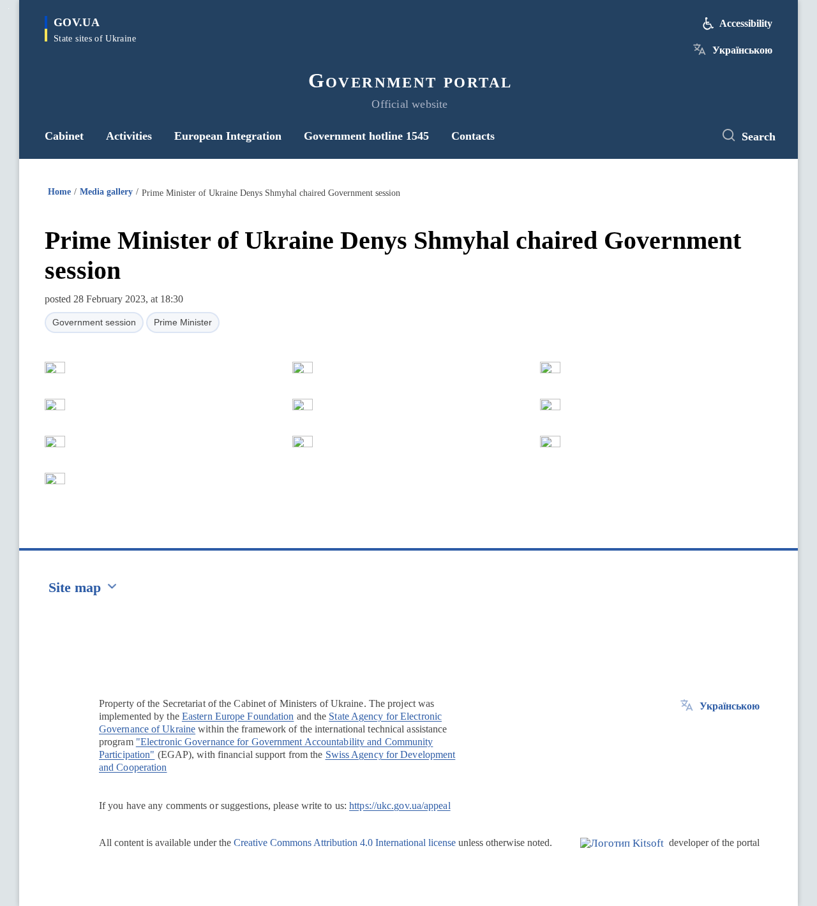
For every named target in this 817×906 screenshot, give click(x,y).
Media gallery (106, 192)
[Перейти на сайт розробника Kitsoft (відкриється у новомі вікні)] (622, 854)
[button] (55, 367)
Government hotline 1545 (366, 136)
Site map (75, 587)
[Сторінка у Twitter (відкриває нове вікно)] (692, 136)
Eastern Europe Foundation (238, 716)
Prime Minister (183, 322)
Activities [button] (129, 136)
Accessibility (745, 23)
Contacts (473, 136)
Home (59, 192)
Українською (742, 50)
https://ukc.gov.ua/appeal (400, 805)
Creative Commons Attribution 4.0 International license (345, 842)
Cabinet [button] (64, 136)
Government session (94, 322)
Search (759, 136)
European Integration (227, 136)
